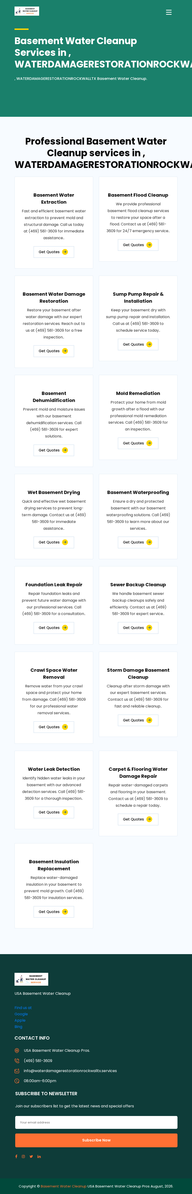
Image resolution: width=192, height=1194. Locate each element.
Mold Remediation (138, 393)
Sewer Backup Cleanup (138, 584)
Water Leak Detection (54, 769)
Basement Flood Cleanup (138, 195)
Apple (20, 1020)
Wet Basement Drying (54, 492)
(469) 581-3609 (38, 1060)
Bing (18, 1026)
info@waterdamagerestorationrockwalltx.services (70, 1070)
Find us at (23, 1007)
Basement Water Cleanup (64, 1186)
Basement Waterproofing (138, 492)
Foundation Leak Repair (54, 584)
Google (21, 1014)
